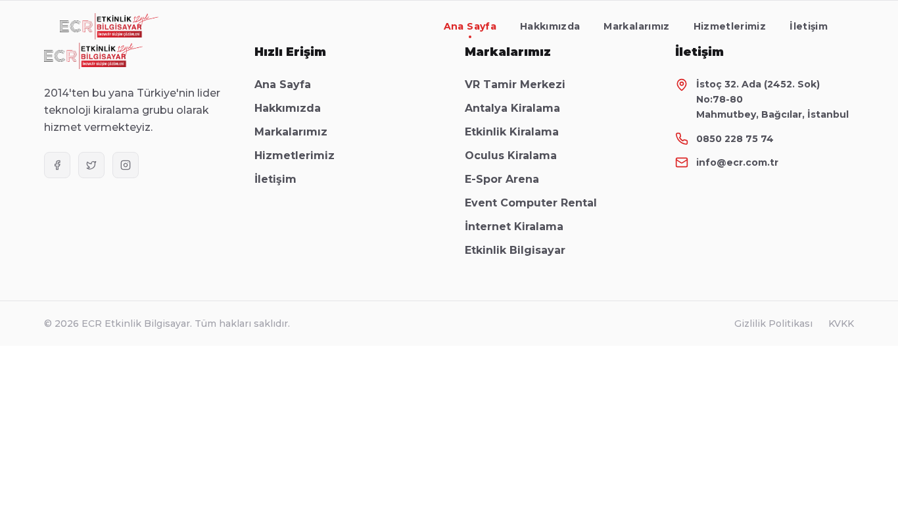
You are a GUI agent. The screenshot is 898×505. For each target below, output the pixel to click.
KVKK (841, 323)
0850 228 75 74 (735, 139)
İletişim (809, 26)
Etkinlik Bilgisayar (515, 250)
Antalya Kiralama (512, 108)
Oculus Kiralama (511, 155)
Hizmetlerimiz (730, 26)
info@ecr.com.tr (737, 162)
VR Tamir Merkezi (515, 84)
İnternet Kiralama (514, 226)
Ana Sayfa (470, 26)
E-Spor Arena (502, 179)
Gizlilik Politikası (773, 323)
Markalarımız (636, 26)
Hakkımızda (550, 26)
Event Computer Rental (531, 203)
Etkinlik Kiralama (512, 132)
